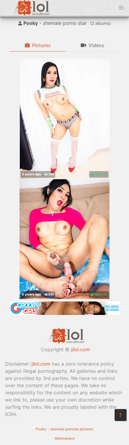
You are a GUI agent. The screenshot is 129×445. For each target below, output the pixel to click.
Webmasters (65, 438)
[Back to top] (121, 415)
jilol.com (80, 349)
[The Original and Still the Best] (64, 313)
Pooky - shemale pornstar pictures (64, 429)
